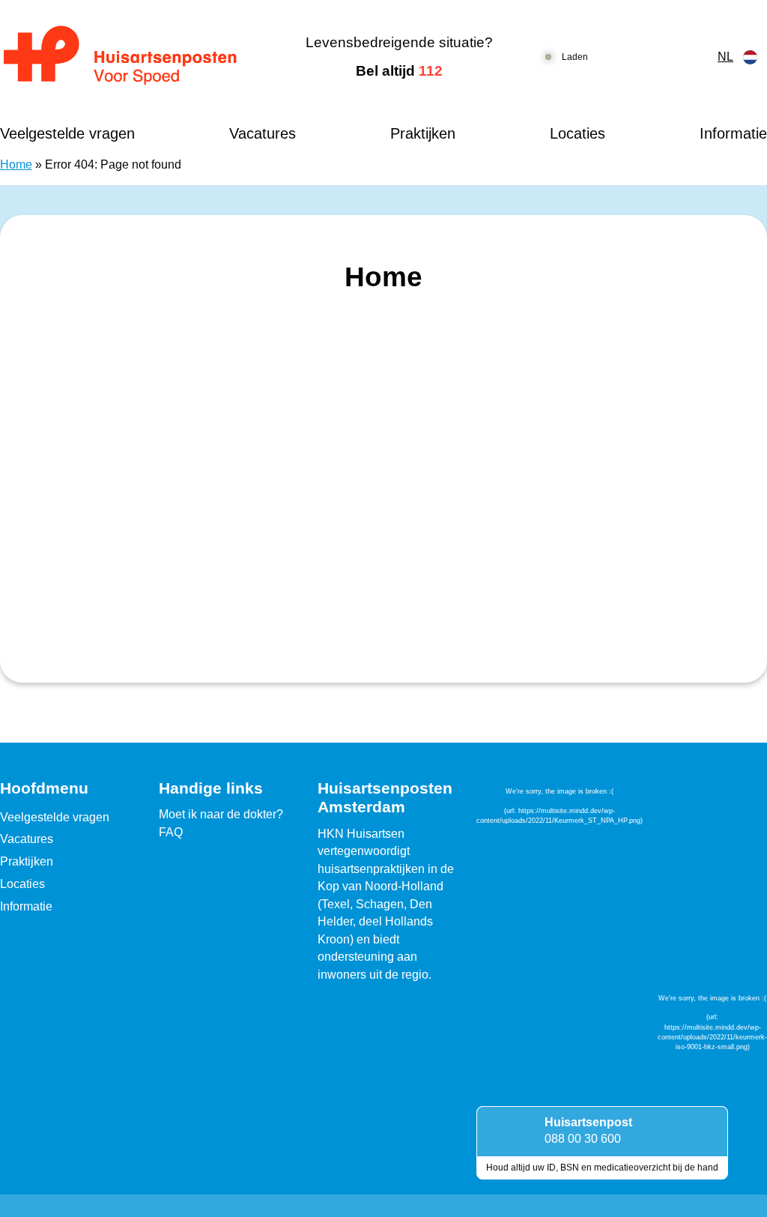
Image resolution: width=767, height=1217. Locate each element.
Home (16, 164)
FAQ (171, 832)
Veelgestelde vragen (67, 133)
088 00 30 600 (583, 1138)
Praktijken (422, 133)
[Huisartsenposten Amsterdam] (133, 57)
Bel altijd (399, 71)
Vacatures (262, 133)
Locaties (577, 133)
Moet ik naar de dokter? (221, 814)
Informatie (733, 133)
